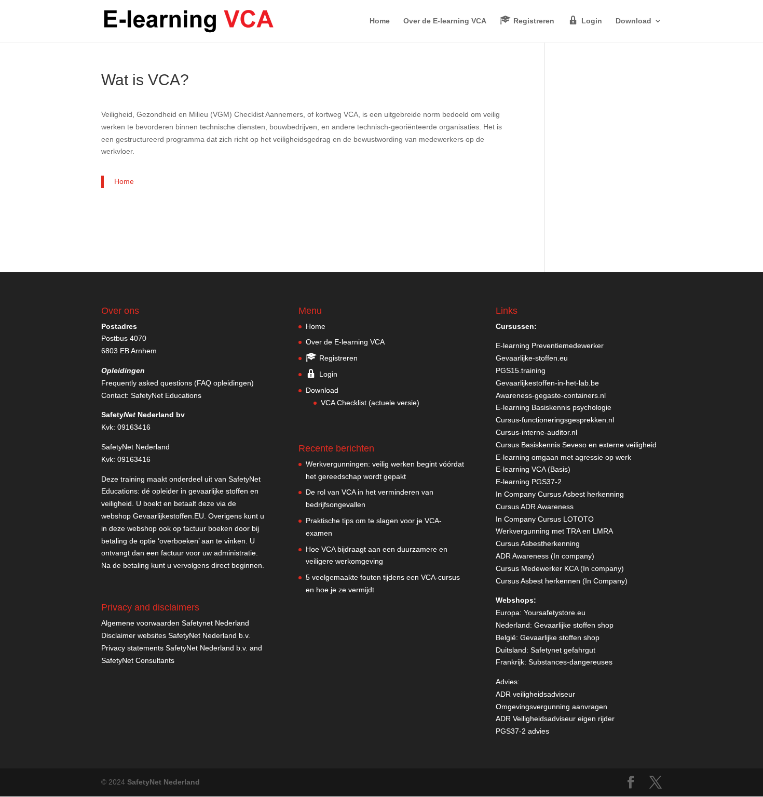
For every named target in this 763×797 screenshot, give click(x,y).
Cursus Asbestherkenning (538, 543)
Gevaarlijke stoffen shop (574, 625)
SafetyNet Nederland (163, 782)
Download (633, 21)
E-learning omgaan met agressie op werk (563, 457)
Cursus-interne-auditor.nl (536, 432)
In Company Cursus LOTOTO (545, 519)
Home (380, 21)
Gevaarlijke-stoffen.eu (532, 358)
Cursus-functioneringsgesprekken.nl (555, 420)
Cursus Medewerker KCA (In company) (560, 568)
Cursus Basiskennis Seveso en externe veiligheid (576, 445)
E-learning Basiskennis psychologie (553, 407)
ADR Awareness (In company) (545, 556)
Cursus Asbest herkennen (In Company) (562, 581)
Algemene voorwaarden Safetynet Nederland (175, 623)
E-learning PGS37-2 (529, 481)
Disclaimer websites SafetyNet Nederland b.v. (175, 635)
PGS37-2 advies (522, 731)
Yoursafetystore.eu (554, 612)
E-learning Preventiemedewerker (550, 345)
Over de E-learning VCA (444, 21)
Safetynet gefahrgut (562, 650)
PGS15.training (522, 370)
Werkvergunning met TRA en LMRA (554, 531)
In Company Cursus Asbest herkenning (560, 494)
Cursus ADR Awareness (535, 506)
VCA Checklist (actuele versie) (370, 402)
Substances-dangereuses (570, 662)
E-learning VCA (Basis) (533, 469)
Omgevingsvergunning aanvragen (551, 706)
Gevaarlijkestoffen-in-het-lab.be (547, 383)
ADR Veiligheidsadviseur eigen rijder (555, 718)
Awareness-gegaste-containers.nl (551, 395)
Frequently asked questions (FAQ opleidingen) (177, 383)
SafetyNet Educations (166, 395)
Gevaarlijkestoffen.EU (168, 516)
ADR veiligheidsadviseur (535, 694)
